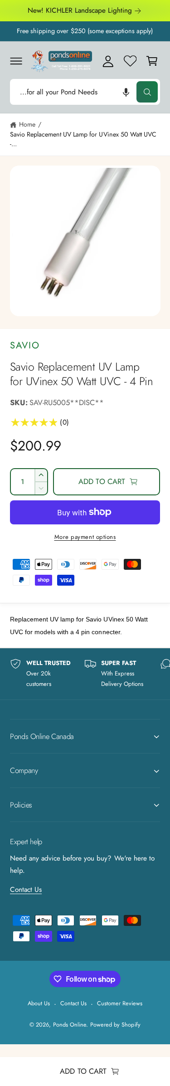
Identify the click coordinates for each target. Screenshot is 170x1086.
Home (27, 124)
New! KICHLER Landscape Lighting (80, 10)
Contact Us (26, 890)
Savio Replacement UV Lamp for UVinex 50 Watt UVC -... (83, 139)
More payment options (85, 537)
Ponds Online (69, 1024)
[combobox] (85, 92)
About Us (39, 1003)
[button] (16, 61)
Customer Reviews (119, 1003)
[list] (85, 673)
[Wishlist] (130, 61)
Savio (25, 345)
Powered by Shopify (115, 1024)
